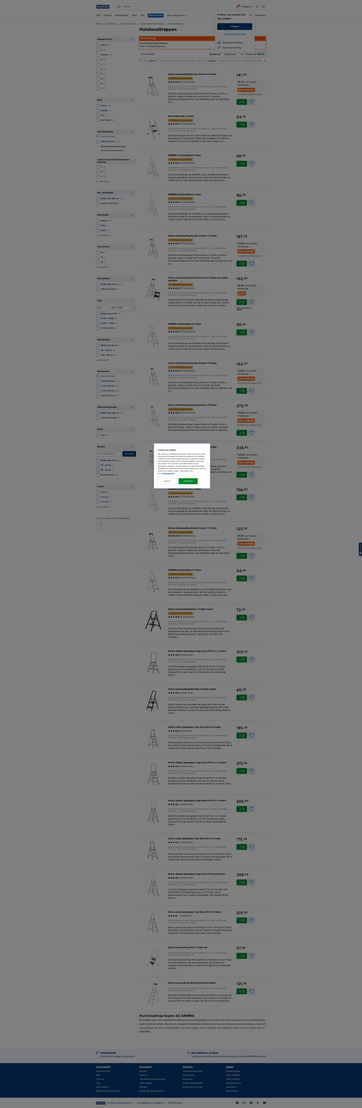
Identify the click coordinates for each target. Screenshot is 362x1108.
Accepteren (188, 481)
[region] (182, 466)
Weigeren (167, 481)
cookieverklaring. (168, 473)
